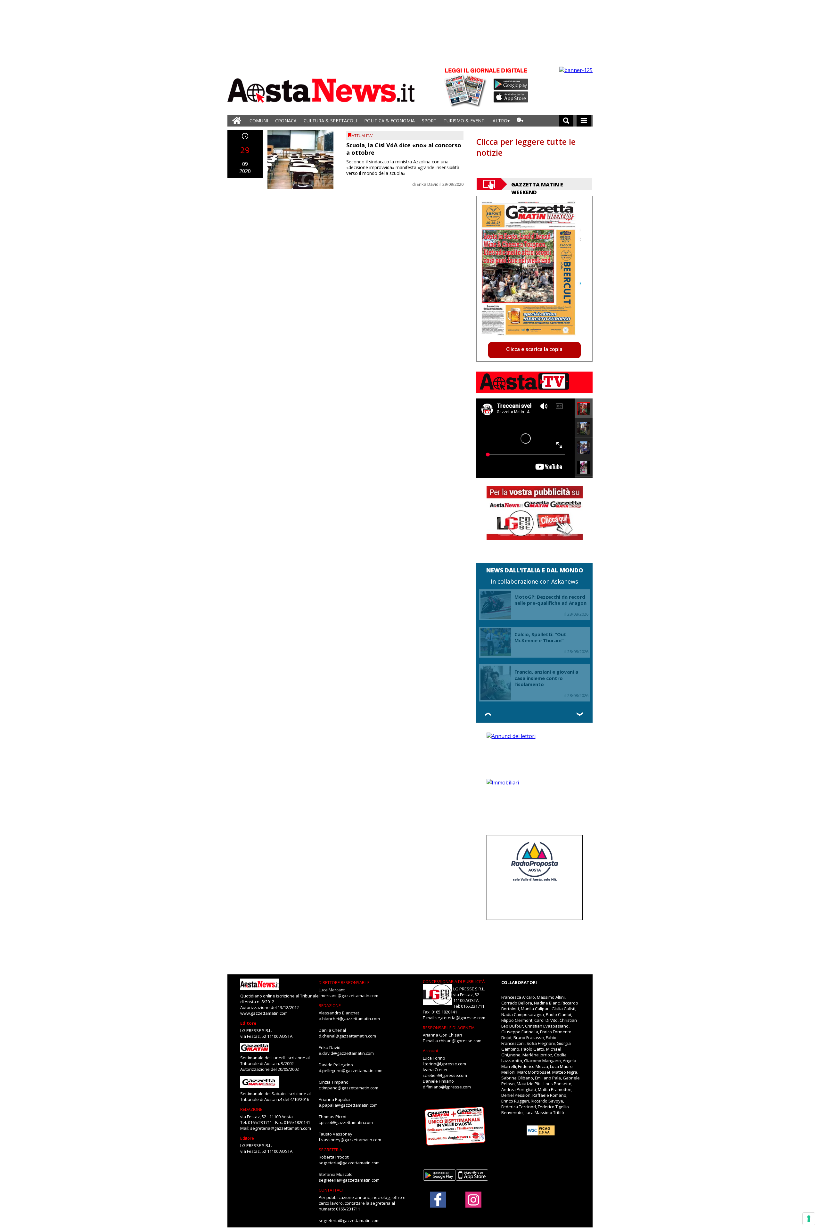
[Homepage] (236, 121)
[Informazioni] (520, 121)
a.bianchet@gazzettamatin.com (349, 1018)
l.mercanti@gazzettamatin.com (348, 995)
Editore (248, 1023)
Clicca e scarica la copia (534, 349)
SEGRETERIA (330, 1149)
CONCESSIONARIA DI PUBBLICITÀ (454, 981)
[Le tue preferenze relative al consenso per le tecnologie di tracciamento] (809, 1219)
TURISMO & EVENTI (465, 121)
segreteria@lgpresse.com (460, 1018)
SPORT (429, 121)
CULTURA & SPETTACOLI (330, 121)
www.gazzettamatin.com (264, 1013)
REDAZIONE (251, 1109)
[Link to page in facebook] (437, 1199)
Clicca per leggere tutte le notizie (526, 147)
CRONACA (286, 121)
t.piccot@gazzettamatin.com (346, 1122)
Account (430, 1051)
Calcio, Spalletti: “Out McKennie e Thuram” (540, 637)
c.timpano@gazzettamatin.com (348, 1088)
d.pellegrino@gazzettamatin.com (350, 1070)
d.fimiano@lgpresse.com (447, 1087)
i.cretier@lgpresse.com (445, 1075)
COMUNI (259, 121)
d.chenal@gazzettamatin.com (347, 1036)
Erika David (428, 184)
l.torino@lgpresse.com (444, 1064)
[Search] (566, 121)
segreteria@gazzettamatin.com (280, 1128)
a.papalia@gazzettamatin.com (348, 1105)
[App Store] (511, 97)
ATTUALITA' (362, 135)
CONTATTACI (331, 1190)
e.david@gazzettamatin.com (346, 1053)
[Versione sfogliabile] (466, 87)
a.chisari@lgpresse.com (458, 1041)
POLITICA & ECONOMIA (389, 121)
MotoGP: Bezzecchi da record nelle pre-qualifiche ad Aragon (550, 600)
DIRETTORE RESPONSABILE (344, 982)
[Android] (511, 84)
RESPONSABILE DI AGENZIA (448, 1027)
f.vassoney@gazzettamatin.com (350, 1140)
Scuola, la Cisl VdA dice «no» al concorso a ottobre (403, 148)
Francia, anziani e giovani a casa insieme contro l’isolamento (546, 677)
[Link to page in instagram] (473, 1204)
